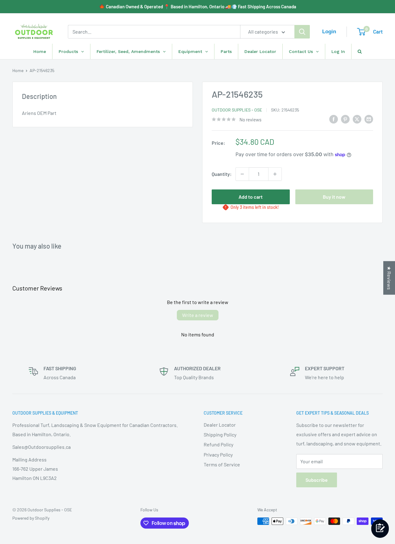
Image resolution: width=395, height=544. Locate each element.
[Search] (302, 32)
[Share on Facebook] (333, 119)
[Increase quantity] (274, 174)
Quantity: (222, 174)
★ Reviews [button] (389, 278)
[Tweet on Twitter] (357, 119)
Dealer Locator (220, 425)
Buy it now (334, 197)
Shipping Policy (220, 434)
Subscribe (317, 480)
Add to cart (251, 197)
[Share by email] (368, 119)
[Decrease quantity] (242, 174)
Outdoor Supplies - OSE (237, 109)
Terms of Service (222, 464)
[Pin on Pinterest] (345, 119)
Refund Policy (218, 444)
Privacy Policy (218, 454)
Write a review (197, 315)
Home (17, 70)
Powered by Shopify (30, 518)
